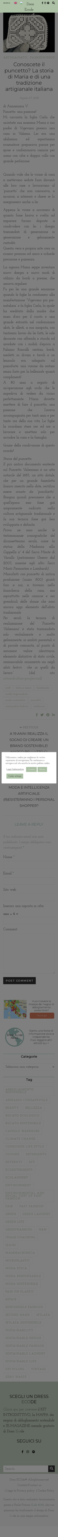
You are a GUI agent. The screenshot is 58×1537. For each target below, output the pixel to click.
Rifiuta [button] (42, 769)
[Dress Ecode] (29, 6)
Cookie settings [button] (14, 776)
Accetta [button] (31, 769)
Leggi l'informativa (15, 769)
